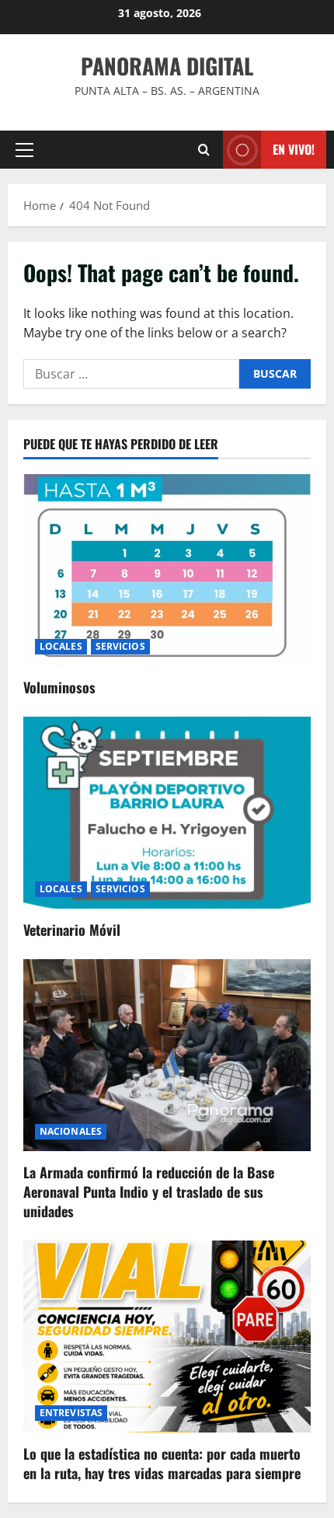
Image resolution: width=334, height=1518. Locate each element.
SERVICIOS (120, 646)
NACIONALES (71, 1131)
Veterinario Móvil (71, 930)
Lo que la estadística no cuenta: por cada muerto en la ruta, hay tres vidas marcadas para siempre (162, 1463)
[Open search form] (204, 149)
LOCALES (61, 646)
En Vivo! (294, 149)
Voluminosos (59, 687)
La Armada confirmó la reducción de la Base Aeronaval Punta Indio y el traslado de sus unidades (148, 1191)
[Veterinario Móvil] (167, 813)
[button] (24, 150)
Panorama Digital (167, 66)
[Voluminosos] (167, 570)
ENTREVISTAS (71, 1412)
